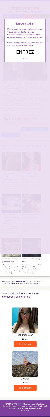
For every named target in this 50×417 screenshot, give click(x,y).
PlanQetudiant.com (32, 408)
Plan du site (25, 410)
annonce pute (21, 281)
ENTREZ (25, 52)
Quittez (25, 58)
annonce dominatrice (10, 283)
